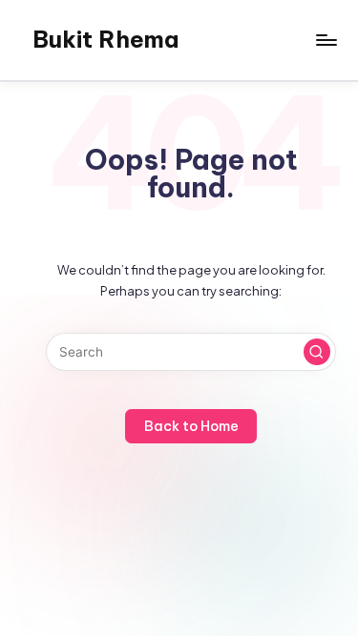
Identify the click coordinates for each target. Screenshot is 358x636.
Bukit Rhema (105, 39)
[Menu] (325, 39)
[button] (317, 352)
